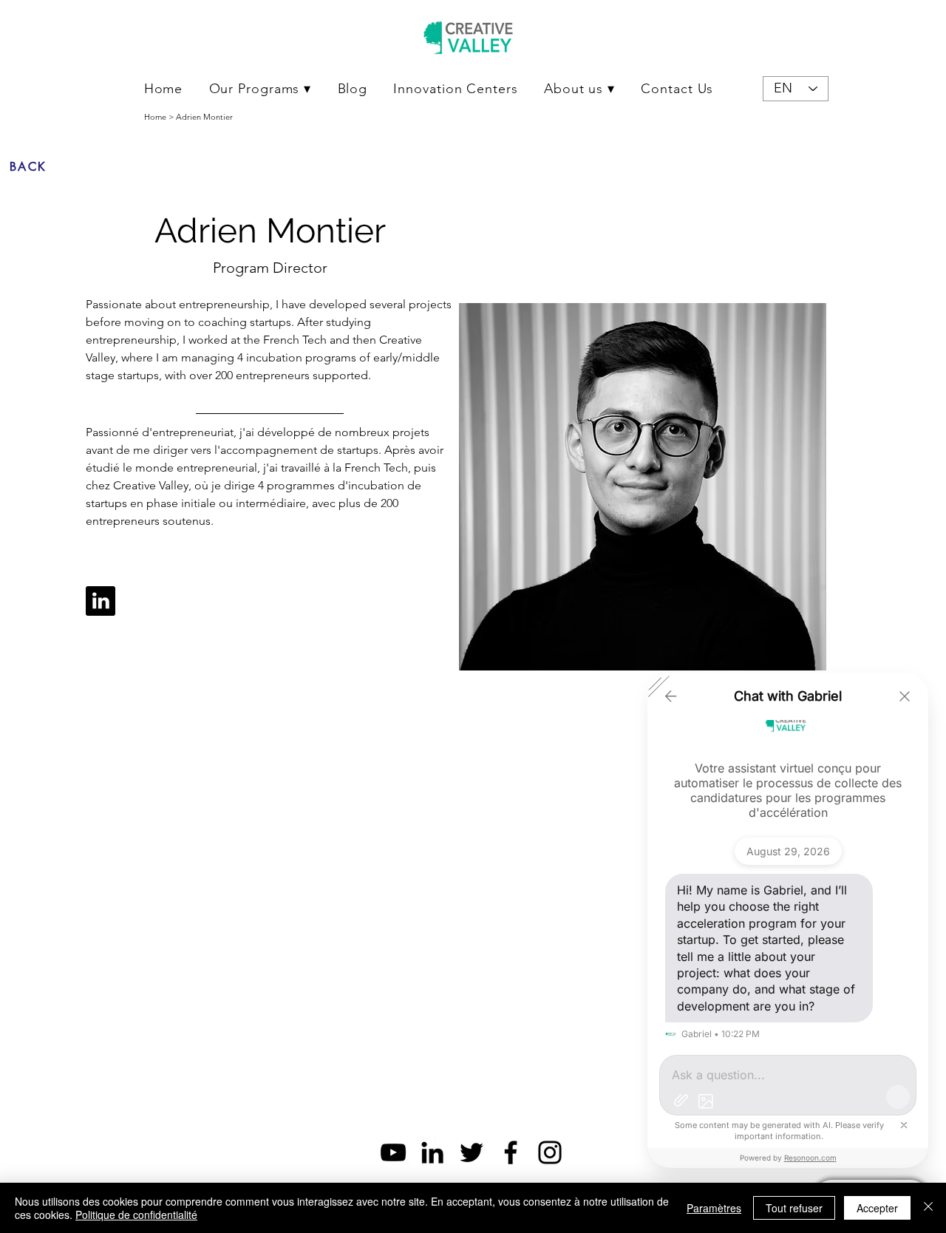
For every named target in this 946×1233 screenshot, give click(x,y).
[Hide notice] (904, 1125)
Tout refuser (794, 1207)
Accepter (877, 1207)
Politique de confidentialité (136, 1214)
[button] (260, 88)
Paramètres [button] (714, 1207)
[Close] (928, 1208)
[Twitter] (471, 1152)
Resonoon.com (810, 1157)
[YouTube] (393, 1152)
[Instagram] (549, 1152)
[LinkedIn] (432, 1152)
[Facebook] (510, 1152)
